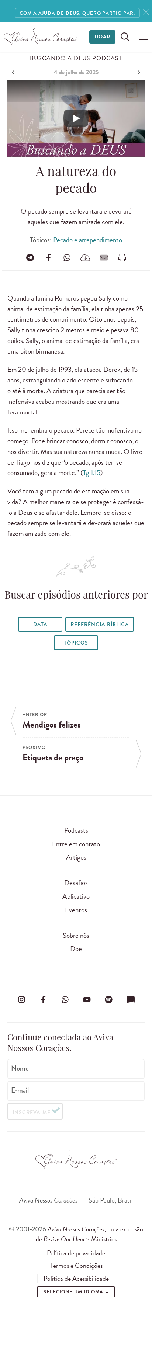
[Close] (146, 12)
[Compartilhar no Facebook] (48, 258)
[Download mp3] (85, 258)
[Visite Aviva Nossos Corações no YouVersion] (130, 999)
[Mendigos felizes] (14, 72)
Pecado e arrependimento (87, 240)
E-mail (20, 1090)
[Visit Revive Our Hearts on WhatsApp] (65, 999)
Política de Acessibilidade (76, 1278)
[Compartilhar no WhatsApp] (67, 258)
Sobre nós (76, 935)
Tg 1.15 (91, 472)
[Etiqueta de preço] (138, 72)
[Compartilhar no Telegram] (30, 258)
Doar (102, 37)
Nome (20, 1068)
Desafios (76, 882)
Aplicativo (76, 896)
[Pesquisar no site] (125, 37)
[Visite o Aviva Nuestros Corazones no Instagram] (21, 999)
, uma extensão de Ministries (90, 1233)
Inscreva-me (32, 1112)
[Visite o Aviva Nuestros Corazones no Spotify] (109, 999)
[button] (141, 36)
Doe (76, 948)
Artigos (76, 857)
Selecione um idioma (74, 1291)
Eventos (76, 910)
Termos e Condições (76, 1265)
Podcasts (76, 830)
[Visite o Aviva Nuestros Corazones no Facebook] (43, 999)
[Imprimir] (122, 258)
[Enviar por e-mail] (103, 258)
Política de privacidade (76, 1253)
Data (40, 624)
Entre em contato (76, 844)
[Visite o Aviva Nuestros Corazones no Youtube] (87, 999)
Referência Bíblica (99, 624)
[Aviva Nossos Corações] (40, 37)
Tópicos (76, 643)
